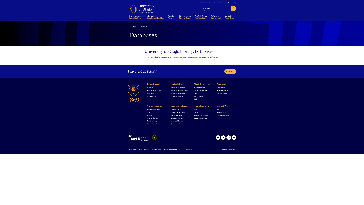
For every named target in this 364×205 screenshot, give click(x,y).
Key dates (150, 93)
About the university (202, 84)
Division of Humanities (178, 93)
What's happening (201, 106)
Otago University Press (201, 90)
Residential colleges (200, 87)
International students (154, 124)
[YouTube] (234, 137)
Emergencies (221, 87)
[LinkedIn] (218, 137)
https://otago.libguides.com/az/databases (206, 57)
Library (227, 2)
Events (196, 112)
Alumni (220, 2)
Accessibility (188, 149)
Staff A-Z (220, 109)
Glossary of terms (156, 149)
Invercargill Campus (177, 121)
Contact (234, 2)
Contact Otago (223, 106)
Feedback (146, 149)
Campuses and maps (179, 106)
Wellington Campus (177, 118)
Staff (214, 2)
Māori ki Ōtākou (152, 118)
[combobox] (217, 8)
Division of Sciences (177, 96)
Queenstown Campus (177, 124)
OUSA (196, 99)
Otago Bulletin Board (200, 118)
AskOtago (229, 71)
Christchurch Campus (178, 112)
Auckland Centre (176, 109)
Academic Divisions (179, 84)
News (195, 109)
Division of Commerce (178, 87)
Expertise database (223, 115)
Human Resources (223, 90)
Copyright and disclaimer (170, 149)
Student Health (222, 93)
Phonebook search (223, 112)
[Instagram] (228, 137)
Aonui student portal (153, 109)
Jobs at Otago (198, 96)
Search (140, 149)
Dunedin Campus (176, 115)
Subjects (150, 87)
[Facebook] (223, 137)
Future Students (154, 84)
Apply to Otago (152, 96)
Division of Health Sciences (179, 90)
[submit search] (233, 8)
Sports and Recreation (201, 115)
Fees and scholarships (154, 90)
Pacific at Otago (152, 121)
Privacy (181, 149)
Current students (205, 2)
